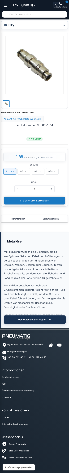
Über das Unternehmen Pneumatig (18, 390)
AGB (3, 383)
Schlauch (34, 165)
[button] (34, 25)
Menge (34, 182)
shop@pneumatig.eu (17, 351)
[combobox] (34, 14)
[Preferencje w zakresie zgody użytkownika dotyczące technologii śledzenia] (19, 467)
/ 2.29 (39, 157)
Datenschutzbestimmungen (15, 424)
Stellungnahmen (51, 218)
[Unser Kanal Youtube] (59, 346)
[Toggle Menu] (4, 3)
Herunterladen (18, 218)
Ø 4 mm (10, 171)
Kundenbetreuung (10, 377)
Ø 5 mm (52, 171)
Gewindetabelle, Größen (20, 457)
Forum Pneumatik (17, 444)
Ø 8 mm (38, 171)
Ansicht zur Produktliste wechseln (22, 119)
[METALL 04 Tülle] (6, 103)
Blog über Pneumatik (19, 450)
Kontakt (5, 417)
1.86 (19, 157)
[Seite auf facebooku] (50, 346)
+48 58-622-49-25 (37, 357)
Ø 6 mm (24, 171)
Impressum (7, 397)
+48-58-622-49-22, (17, 357)
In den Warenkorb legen (34, 200)
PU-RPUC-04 (45, 125)
